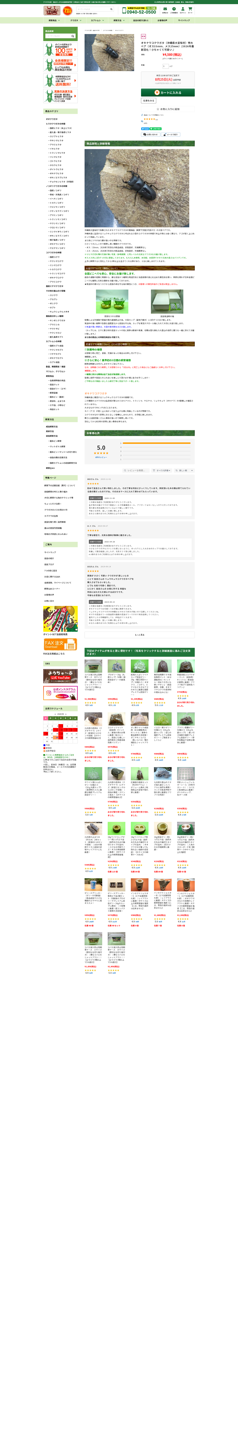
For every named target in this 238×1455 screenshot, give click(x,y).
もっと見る (139, 635)
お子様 (83, 14)
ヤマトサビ (55, 328)
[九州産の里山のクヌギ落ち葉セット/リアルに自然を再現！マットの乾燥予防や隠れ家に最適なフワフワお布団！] (163, 773)
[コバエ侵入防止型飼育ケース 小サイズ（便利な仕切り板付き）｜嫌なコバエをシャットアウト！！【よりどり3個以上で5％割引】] (93, 938)
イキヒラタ (55, 148)
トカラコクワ (55, 269)
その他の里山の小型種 (55, 290)
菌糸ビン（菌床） (57, 396)
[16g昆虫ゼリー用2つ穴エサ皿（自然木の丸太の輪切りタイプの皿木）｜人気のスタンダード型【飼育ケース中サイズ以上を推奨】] (186, 828)
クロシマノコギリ (57, 227)
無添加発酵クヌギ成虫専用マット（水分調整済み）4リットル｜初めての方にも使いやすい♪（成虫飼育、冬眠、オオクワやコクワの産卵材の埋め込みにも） (162, 683)
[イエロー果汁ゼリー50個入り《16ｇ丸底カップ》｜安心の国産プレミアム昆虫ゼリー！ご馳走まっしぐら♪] (163, 719)
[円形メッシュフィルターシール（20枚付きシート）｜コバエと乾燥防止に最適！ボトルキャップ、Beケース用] (186, 773)
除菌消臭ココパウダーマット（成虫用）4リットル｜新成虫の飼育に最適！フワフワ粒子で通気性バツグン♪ (185, 680)
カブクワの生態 (51, 516)
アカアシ (53, 299)
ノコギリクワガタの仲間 (56, 186)
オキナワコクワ (119, 30)
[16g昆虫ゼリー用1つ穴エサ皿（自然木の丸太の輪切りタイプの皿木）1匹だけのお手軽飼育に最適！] (163, 828)
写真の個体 (89, 14)
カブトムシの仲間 (53, 341)
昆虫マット (55, 384)
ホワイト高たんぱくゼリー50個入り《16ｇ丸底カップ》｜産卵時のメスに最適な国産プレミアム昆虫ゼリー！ (93, 788)
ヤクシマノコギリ (57, 223)
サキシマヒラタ (56, 140)
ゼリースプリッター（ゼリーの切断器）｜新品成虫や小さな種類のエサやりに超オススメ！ (93, 898)
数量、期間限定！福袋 (55, 366)
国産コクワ (55, 257)
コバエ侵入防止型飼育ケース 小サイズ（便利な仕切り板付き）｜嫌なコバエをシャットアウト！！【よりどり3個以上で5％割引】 (93, 955)
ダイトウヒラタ (56, 169)
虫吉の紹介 (49, 558)
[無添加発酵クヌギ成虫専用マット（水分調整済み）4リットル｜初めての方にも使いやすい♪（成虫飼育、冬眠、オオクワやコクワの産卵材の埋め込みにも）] (163, 666)
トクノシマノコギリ (58, 219)
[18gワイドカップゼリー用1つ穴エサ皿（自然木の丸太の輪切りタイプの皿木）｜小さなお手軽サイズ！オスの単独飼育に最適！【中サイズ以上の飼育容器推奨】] (116, 828)
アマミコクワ (55, 281)
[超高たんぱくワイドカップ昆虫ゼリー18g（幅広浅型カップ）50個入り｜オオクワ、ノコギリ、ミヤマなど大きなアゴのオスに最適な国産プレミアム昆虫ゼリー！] (139, 666)
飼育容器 (54, 392)
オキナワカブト (56, 358)
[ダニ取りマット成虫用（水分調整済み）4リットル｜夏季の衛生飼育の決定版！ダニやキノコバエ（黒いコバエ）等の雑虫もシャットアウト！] (139, 719)
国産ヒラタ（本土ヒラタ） (61, 128)
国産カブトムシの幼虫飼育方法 (63, 463)
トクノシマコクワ (57, 273)
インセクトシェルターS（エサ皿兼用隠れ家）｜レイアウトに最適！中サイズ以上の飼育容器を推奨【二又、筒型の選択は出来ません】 (139, 901)
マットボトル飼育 (57, 446)
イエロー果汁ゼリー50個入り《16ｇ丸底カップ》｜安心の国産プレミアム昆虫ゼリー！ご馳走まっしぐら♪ (162, 733)
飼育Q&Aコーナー (52, 588)
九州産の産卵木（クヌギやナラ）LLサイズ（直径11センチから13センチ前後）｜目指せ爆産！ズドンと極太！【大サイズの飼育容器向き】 (116, 790)
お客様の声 (162, 20)
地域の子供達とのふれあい (55, 534)
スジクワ (54, 295)
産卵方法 (50, 431)
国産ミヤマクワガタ (54, 286)
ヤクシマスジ (55, 332)
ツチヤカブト (55, 354)
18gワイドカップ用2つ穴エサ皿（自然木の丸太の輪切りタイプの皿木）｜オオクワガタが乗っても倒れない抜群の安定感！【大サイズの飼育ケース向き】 (139, 846)
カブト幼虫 (55, 362)
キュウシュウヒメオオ (59, 311)
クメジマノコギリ (57, 207)
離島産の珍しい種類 (54, 316)
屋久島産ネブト (56, 337)
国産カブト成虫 (56, 345)
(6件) (145, 123)
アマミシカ (55, 324)
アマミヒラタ (55, 144)
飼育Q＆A (50, 468)
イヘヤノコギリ (56, 198)
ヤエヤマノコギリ (57, 248)
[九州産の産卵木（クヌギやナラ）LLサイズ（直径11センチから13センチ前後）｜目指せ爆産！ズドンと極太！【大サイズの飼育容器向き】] (116, 773)
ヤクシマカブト (56, 349)
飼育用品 (50, 376)
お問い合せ (49, 600)
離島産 (78, 14)
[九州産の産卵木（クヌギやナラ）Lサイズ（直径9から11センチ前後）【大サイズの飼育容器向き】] (93, 719)
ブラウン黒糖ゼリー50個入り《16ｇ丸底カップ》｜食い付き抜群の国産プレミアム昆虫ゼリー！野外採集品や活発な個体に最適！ (185, 735)
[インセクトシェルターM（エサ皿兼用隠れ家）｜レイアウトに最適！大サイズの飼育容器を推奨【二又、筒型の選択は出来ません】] (163, 884)
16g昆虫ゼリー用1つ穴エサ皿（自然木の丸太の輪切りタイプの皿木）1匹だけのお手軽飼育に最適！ (162, 843)
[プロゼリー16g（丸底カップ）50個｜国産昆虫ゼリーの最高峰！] (116, 666)
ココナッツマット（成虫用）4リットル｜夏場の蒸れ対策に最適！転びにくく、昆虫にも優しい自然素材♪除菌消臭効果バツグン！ (116, 735)
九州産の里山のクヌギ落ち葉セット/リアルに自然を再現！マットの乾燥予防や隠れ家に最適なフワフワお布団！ (162, 788)
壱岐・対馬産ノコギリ (59, 194)
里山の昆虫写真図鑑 (53, 528)
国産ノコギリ (55, 190)
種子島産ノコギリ (57, 239)
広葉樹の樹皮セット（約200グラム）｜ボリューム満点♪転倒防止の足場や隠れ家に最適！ (139, 787)
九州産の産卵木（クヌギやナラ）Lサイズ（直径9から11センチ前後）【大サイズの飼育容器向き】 (93, 733)
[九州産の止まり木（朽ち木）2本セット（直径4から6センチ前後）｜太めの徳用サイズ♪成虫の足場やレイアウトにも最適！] (93, 828)
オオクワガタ (52, 119)
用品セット (55, 409)
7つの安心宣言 (50, 570)
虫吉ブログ (49, 564)
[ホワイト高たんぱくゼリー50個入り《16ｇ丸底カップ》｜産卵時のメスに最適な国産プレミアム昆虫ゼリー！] (93, 773)
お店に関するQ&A (52, 576)
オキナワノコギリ (57, 244)
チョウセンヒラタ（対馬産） (62, 181)
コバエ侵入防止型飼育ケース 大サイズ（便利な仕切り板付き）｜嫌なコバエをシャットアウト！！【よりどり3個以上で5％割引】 (116, 955)
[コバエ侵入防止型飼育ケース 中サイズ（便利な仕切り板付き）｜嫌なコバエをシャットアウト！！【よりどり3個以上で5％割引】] (93, 666)
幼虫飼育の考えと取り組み (55, 491)
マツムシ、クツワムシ (55, 371)
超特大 (95, 14)
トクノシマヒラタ (57, 152)
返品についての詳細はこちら (153, 115)
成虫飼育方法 (52, 426)
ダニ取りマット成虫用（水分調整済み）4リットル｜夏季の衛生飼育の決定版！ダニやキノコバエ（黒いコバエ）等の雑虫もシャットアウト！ (139, 736)
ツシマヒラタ (55, 157)
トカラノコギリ (56, 202)
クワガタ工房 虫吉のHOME (92, 30)
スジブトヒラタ (56, 136)
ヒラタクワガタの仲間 (55, 123)
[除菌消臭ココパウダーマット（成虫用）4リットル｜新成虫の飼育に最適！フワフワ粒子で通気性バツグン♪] (186, 666)
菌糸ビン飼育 (55, 441)
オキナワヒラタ (56, 173)
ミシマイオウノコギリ (59, 231)
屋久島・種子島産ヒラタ (60, 132)
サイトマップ (184, 20)
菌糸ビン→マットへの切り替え (63, 452)
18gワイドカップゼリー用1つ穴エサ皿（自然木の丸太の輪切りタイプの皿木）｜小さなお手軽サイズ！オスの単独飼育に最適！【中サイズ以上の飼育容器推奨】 (116, 847)
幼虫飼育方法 (52, 435)
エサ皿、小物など (57, 405)
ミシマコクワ (55, 265)
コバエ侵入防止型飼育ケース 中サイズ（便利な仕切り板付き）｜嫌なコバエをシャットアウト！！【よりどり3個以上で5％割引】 (93, 682)
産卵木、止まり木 (57, 401)
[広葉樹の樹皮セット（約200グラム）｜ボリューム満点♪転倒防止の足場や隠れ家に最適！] (139, 773)
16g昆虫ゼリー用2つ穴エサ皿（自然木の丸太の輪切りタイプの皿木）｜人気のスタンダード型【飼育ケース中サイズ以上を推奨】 (185, 844)
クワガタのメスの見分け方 (55, 509)
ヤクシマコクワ (56, 261)
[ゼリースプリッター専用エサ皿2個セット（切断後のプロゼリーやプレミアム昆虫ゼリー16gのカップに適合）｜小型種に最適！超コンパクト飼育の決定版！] (116, 884)
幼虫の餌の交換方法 (58, 457)
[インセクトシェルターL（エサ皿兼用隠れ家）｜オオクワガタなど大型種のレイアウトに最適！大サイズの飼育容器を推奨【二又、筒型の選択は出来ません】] (186, 884)
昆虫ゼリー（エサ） (58, 388)
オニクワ (54, 303)
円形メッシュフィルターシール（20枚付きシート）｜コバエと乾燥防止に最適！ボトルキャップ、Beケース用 (186, 788)
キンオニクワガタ (57, 320)
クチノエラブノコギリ (59, 211)
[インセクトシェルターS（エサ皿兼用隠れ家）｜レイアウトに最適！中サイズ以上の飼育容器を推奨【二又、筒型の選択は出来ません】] (139, 884)
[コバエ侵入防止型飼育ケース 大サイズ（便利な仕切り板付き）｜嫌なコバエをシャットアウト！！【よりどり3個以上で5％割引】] (116, 938)
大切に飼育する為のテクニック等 (58, 497)
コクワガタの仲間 (107, 30)
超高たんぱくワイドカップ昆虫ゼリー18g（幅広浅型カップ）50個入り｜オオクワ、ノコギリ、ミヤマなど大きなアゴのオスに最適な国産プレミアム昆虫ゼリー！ (139, 684)
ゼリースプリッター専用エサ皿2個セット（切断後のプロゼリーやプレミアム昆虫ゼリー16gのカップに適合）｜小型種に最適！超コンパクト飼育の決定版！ (116, 902)
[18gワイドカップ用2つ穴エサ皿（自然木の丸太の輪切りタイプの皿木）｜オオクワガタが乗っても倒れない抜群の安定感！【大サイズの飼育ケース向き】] (139, 828)
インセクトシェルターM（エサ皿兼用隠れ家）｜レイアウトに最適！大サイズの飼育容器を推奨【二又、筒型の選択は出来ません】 (162, 900)
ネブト (53, 307)
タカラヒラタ (55, 165)
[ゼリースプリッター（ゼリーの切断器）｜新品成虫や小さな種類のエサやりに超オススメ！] (93, 884)
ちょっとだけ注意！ (53, 503)
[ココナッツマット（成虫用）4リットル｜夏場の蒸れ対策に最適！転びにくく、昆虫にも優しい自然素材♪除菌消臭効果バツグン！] (116, 719)
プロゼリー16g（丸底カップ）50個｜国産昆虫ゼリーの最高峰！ (116, 678)
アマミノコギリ (56, 215)
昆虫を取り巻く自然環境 (55, 522)
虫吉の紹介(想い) (140, 20)
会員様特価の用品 (57, 380)
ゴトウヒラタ (55, 161)
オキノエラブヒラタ (58, 177)
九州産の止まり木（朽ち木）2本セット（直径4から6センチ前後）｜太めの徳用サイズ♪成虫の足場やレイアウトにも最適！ (93, 844)
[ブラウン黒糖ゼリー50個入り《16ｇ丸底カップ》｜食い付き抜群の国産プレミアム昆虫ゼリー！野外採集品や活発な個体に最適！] (186, 719)
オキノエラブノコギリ (59, 235)
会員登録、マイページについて (57, 582)
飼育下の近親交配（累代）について (59, 485)
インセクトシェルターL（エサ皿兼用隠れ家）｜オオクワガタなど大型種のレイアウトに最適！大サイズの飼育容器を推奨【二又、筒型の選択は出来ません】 (185, 902)
